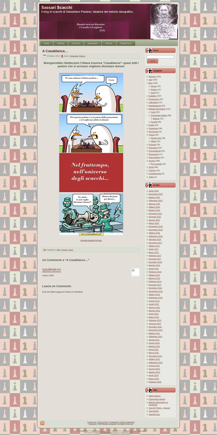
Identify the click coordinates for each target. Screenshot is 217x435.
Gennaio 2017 (155, 259)
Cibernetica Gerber (157, 399)
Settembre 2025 (156, 201)
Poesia (152, 135)
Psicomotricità (155, 151)
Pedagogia (153, 128)
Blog (58, 250)
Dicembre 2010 (155, 356)
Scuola (152, 161)
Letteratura (153, 102)
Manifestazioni (155, 106)
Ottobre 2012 (154, 294)
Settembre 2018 (156, 236)
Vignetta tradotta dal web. (91, 240)
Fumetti (64, 250)
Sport (153, 93)
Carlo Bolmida (49, 269)
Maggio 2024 (154, 210)
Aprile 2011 (154, 350)
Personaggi (154, 132)
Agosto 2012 (154, 301)
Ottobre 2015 (154, 275)
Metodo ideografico (157, 109)
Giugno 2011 (154, 343)
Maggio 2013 (154, 278)
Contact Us (91, 422)
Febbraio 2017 (155, 256)
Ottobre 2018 (154, 233)
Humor (70, 250)
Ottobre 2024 (154, 207)
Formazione (154, 99)
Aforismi (152, 77)
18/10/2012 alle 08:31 (51, 271)
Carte (153, 112)
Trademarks (114, 422)
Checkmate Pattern (159, 115)
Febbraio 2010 (155, 382)
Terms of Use (103, 422)
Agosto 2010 (154, 366)
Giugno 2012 (154, 307)
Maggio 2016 (154, 265)
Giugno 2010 (154, 369)
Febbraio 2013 (155, 281)
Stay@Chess (154, 414)
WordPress (84, 431)
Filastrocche (156, 138)
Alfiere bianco (155, 396)
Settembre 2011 (155, 337)
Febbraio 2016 (155, 272)
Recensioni (154, 154)
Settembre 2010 (156, 363)
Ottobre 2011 (154, 333)
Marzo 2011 (154, 353)
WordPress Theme (98, 431)
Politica (154, 90)
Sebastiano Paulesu (77, 56)
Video (151, 177)
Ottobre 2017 (154, 246)
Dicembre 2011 (155, 327)
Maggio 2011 (154, 346)
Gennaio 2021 (155, 217)
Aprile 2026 (154, 191)
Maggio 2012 (154, 311)
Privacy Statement (127, 422)
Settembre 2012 (156, 298)
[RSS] (42, 423)
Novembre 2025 (156, 194)
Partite (151, 125)
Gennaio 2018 (155, 239)
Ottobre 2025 (154, 197)
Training (152, 170)
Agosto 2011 (154, 340)
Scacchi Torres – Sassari (159, 408)
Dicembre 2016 (155, 262)
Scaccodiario (154, 157)
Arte (150, 80)
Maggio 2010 (154, 372)
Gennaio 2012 (155, 324)
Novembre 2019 (156, 226)
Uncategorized (155, 174)
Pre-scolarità (156, 164)
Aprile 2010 (154, 375)
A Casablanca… (55, 51)
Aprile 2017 (154, 249)
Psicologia (153, 148)
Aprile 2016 (154, 269)
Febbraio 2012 (155, 320)
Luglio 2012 (154, 304)
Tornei (151, 167)
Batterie (156, 119)
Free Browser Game (110, 432)
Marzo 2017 (154, 252)
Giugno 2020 (154, 220)
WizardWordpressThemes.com (135, 431)
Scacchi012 (154, 411)
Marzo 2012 (154, 317)
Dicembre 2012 (155, 288)
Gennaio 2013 (155, 285)
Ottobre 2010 (154, 359)
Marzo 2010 (154, 379)
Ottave (153, 141)
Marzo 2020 (154, 223)
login (59, 292)
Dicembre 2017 (155, 243)
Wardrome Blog (127, 432)
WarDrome (99, 432)
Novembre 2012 (156, 291)
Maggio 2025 (154, 204)
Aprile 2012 (154, 314)
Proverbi (152, 145)
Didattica (152, 96)
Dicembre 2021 (155, 214)
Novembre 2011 (156, 330)
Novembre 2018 (156, 230)
